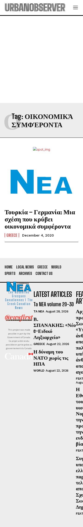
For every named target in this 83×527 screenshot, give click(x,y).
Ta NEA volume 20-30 (53, 304)
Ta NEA (38, 311)
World (38, 370)
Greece (11, 235)
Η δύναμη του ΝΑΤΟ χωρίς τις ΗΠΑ (50, 357)
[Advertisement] (41, 59)
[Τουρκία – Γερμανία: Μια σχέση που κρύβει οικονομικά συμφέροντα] (41, 182)
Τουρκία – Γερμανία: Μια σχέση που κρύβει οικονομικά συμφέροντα (40, 219)
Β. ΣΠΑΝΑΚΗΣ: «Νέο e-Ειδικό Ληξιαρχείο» (54, 328)
